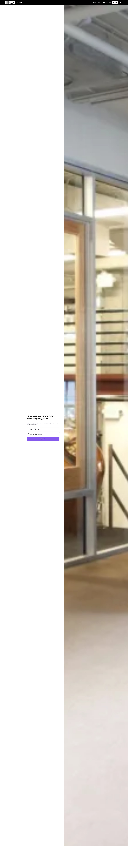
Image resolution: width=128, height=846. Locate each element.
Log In (120, 2)
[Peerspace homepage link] (10, 2)
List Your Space (107, 3)
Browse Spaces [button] (96, 2)
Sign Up (115, 2)
